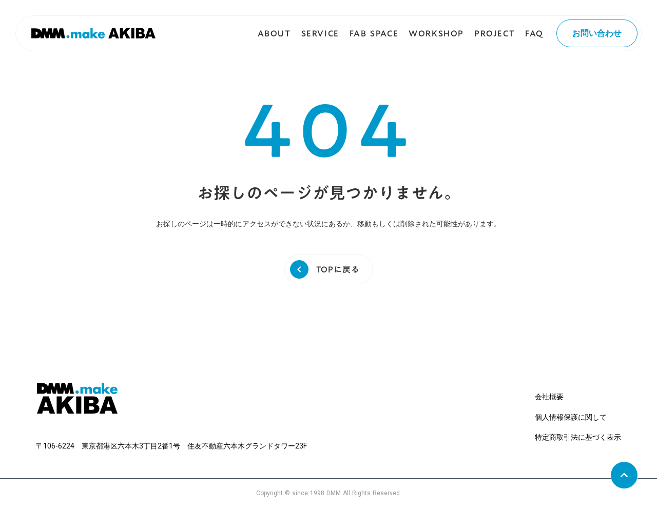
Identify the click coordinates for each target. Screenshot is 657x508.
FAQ (534, 33)
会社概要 (549, 397)
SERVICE (320, 33)
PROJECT (494, 33)
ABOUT (274, 33)
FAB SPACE (374, 33)
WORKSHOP (436, 33)
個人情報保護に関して (571, 417)
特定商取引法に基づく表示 (578, 437)
